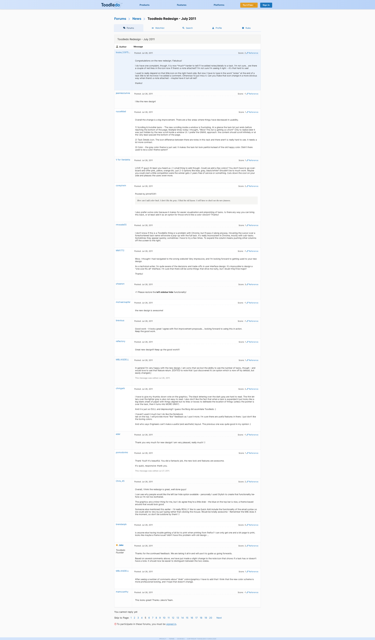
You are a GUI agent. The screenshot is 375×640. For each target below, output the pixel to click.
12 (173, 617)
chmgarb (120, 388)
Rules (248, 28)
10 (164, 617)
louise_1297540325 (125, 52)
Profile (219, 28)
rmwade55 (121, 224)
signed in (171, 624)
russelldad (121, 111)
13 (178, 617)
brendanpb (121, 524)
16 (192, 617)
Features (181, 5)
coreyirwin (121, 185)
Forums (120, 19)
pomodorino (122, 452)
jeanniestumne (123, 93)
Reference (253, 53)
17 (196, 617)
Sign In (266, 5)
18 (201, 617)
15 (187, 617)
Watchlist (159, 28)
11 (169, 617)
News (136, 19)
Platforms (219, 5)
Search (189, 28)
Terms (171, 639)
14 (182, 617)
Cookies (181, 639)
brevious (120, 320)
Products (145, 5)
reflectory (120, 341)
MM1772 (120, 250)
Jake (121, 545)
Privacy (162, 639)
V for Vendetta (123, 159)
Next (219, 617)
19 (205, 617)
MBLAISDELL (122, 359)
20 (210, 617)
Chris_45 (120, 481)
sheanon (120, 283)
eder (118, 434)
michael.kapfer (123, 302)
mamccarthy (122, 591)
